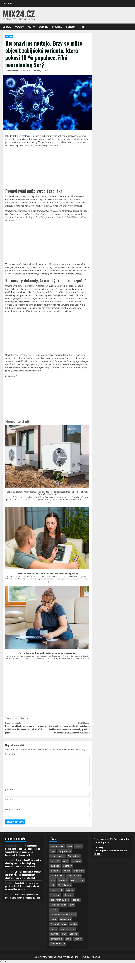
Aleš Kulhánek (13, 71)
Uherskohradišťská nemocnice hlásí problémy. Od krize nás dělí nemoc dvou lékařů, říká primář (25, 728)
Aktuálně (7, 26)
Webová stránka (13, 809)
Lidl (52, 885)
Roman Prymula (58, 924)
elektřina (55, 870)
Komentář (11, 754)
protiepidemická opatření (63, 914)
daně (65, 861)
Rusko (54, 929)
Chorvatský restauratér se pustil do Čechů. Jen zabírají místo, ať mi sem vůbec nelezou (22, 886)
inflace (66, 870)
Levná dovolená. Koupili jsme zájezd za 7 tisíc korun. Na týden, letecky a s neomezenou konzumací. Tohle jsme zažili (22, 850)
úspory (77, 938)
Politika (31, 26)
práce (53, 919)
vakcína (73, 933)
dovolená (76, 861)
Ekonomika (43, 26)
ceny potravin (57, 856)
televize (54, 933)
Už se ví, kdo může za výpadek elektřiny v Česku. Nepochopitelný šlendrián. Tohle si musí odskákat (23, 863)
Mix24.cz (19, 13)
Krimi (82, 26)
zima (68, 938)
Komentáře (57, 26)
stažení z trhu (67, 929)
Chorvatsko (73, 856)
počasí (54, 909)
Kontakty (98, 847)
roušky (73, 924)
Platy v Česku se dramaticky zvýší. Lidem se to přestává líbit (47, 653)
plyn (72, 904)
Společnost (71, 26)
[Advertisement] (47, 167)
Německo (55, 895)
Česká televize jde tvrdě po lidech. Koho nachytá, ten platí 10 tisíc (22, 896)
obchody (68, 895)
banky (79, 846)
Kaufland (63, 880)
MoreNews (80, 956)
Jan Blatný (79, 870)
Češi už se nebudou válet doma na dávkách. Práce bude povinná (47, 573)
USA (64, 933)
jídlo (53, 880)
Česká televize (58, 943)
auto (69, 846)
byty (53, 851)
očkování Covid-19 (60, 899)
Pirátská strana (58, 904)
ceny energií (65, 851)
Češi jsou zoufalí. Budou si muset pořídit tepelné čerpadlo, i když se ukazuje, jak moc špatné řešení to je (47, 493)
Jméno (9, 789)
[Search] (131, 26)
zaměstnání (56, 938)
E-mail (9, 799)
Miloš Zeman (64, 885)
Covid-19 (15, 718)
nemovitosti (56, 890)
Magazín (18, 26)
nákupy (70, 890)
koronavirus (26, 718)
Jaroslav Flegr (74, 875)
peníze (76, 899)
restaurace (65, 919)
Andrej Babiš (57, 846)
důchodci (55, 865)
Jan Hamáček (57, 875)
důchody (67, 865)
